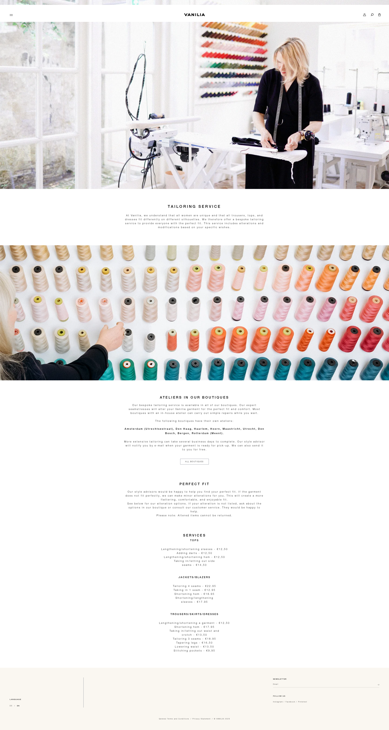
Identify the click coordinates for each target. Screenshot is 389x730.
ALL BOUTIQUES (194, 461)
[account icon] (364, 14)
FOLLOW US (279, 696)
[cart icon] (379, 14)
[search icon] (372, 14)
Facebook (290, 702)
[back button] (377, 686)
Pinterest (302, 702)
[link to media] (194, 102)
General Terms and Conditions (174, 719)
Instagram (278, 702)
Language (15, 699)
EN (18, 706)
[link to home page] (194, 14)
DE (11, 706)
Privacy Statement (202, 719)
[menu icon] (11, 15)
